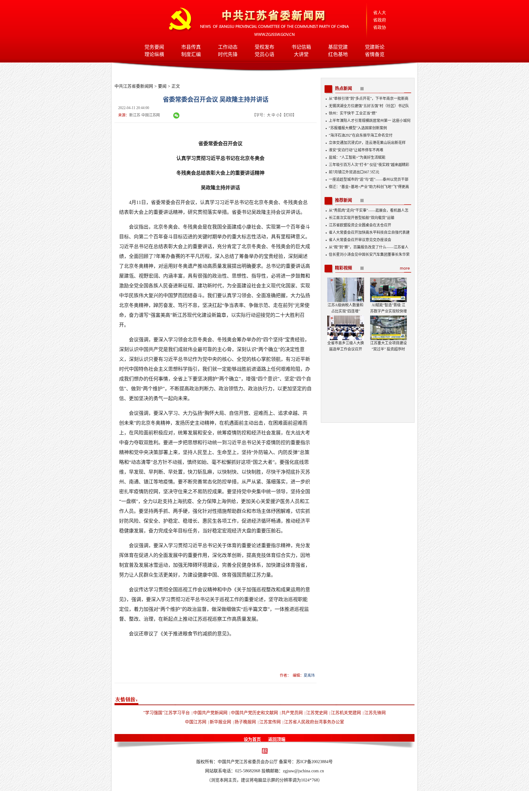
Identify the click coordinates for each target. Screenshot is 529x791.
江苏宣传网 (270, 722)
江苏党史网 (317, 712)
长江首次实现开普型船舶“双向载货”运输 (361, 218)
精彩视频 (343, 268)
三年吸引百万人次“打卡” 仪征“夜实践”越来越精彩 (369, 165)
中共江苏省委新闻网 (133, 86)
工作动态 (228, 47)
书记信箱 (301, 47)
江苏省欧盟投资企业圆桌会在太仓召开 (360, 225)
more (405, 268)
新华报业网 (220, 722)
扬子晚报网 (245, 722)
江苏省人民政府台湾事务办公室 (314, 722)
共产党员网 (292, 712)
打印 (289, 115)
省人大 (379, 12)
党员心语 (264, 54)
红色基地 (338, 54)
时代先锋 (228, 54)
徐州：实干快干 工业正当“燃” (353, 113)
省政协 (379, 27)
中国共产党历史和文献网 (254, 712)
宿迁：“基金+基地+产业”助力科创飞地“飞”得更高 (369, 187)
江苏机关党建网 (346, 712)
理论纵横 (154, 54)
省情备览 (375, 54)
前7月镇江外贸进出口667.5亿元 (354, 172)
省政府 (379, 20)
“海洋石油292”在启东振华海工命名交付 (360, 135)
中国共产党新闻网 (210, 712)
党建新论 (375, 47)
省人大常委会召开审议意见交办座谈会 (360, 240)
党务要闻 (154, 47)
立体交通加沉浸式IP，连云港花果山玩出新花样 (367, 143)
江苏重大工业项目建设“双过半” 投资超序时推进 (388, 349)
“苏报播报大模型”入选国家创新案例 (358, 128)
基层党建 (338, 47)
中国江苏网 (195, 722)
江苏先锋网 (375, 712)
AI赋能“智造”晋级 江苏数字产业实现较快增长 (388, 311)
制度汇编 (191, 54)
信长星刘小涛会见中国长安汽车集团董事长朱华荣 (369, 254)
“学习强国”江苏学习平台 (166, 712)
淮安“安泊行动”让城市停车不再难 (356, 150)
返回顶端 (276, 739)
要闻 (162, 86)
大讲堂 (301, 54)
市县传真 (191, 47)
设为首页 (252, 739)
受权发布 (264, 47)
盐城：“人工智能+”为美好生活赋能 (357, 157)
